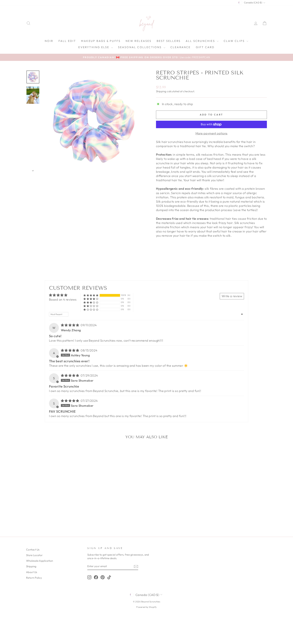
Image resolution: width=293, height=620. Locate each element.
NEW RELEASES (138, 41)
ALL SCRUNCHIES (201, 41)
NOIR (49, 41)
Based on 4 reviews (62, 299)
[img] (70, 325)
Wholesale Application (39, 560)
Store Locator (34, 555)
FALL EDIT (67, 41)
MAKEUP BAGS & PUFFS (101, 41)
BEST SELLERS (169, 41)
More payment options (212, 133)
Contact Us (33, 549)
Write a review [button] (232, 296)
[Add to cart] (80, 451)
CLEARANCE (180, 47)
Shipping (161, 91)
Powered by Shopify (146, 607)
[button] (90, 295)
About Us (31, 572)
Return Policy (34, 577)
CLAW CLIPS (235, 41)
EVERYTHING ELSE (94, 47)
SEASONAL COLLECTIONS (140, 47)
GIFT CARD (205, 47)
